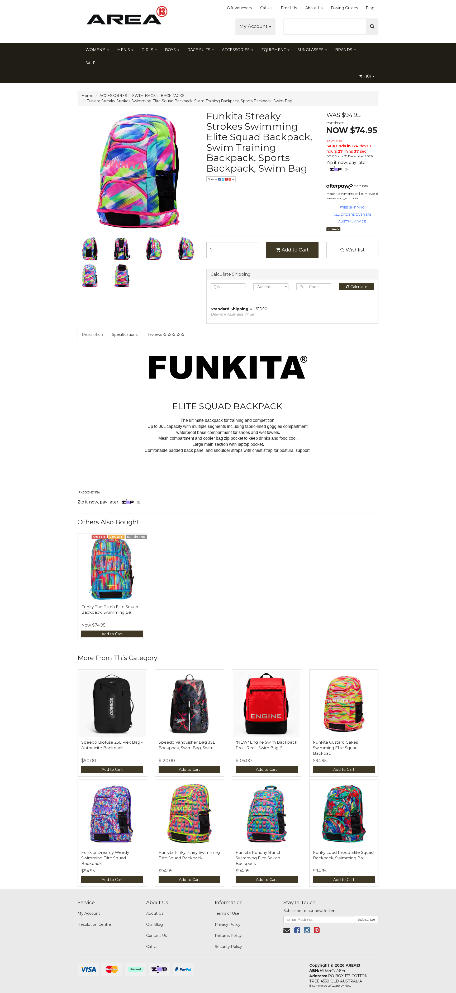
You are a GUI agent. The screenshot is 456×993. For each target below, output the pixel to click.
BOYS (171, 49)
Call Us (266, 8)
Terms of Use (227, 913)
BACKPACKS (172, 95)
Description (92, 334)
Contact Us (156, 935)
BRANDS (344, 49)
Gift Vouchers (239, 8)
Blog (370, 8)
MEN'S (124, 49)
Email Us (289, 8)
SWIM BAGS (144, 95)
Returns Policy (228, 935)
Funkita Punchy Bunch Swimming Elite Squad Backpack (259, 858)
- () (367, 76)
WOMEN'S (96, 49)
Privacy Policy (227, 924)
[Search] (372, 26)
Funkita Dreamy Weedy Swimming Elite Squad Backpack (105, 858)
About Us (313, 8)
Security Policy (228, 946)
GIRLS (147, 49)
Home (87, 95)
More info (360, 186)
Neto (348, 985)
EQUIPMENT (274, 49)
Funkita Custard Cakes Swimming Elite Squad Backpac (335, 748)
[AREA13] (125, 18)
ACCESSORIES (236, 49)
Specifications (124, 334)
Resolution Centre (94, 924)
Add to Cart (294, 250)
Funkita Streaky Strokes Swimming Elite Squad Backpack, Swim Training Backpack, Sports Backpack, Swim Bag (189, 101)
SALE (91, 63)
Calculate (358, 286)
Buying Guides (344, 8)
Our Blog (154, 924)
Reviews (154, 334)
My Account (254, 26)
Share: (213, 179)
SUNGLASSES (311, 49)
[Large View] (90, 249)
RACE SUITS (199, 49)
